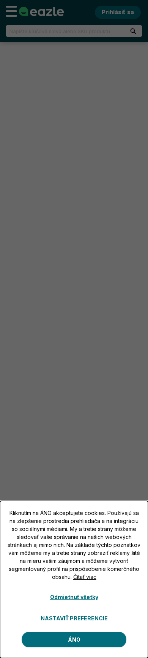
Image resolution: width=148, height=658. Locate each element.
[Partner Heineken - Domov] (41, 11)
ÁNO (74, 639)
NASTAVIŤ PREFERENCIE (74, 618)
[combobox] (62, 31)
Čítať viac (84, 577)
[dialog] (74, 579)
